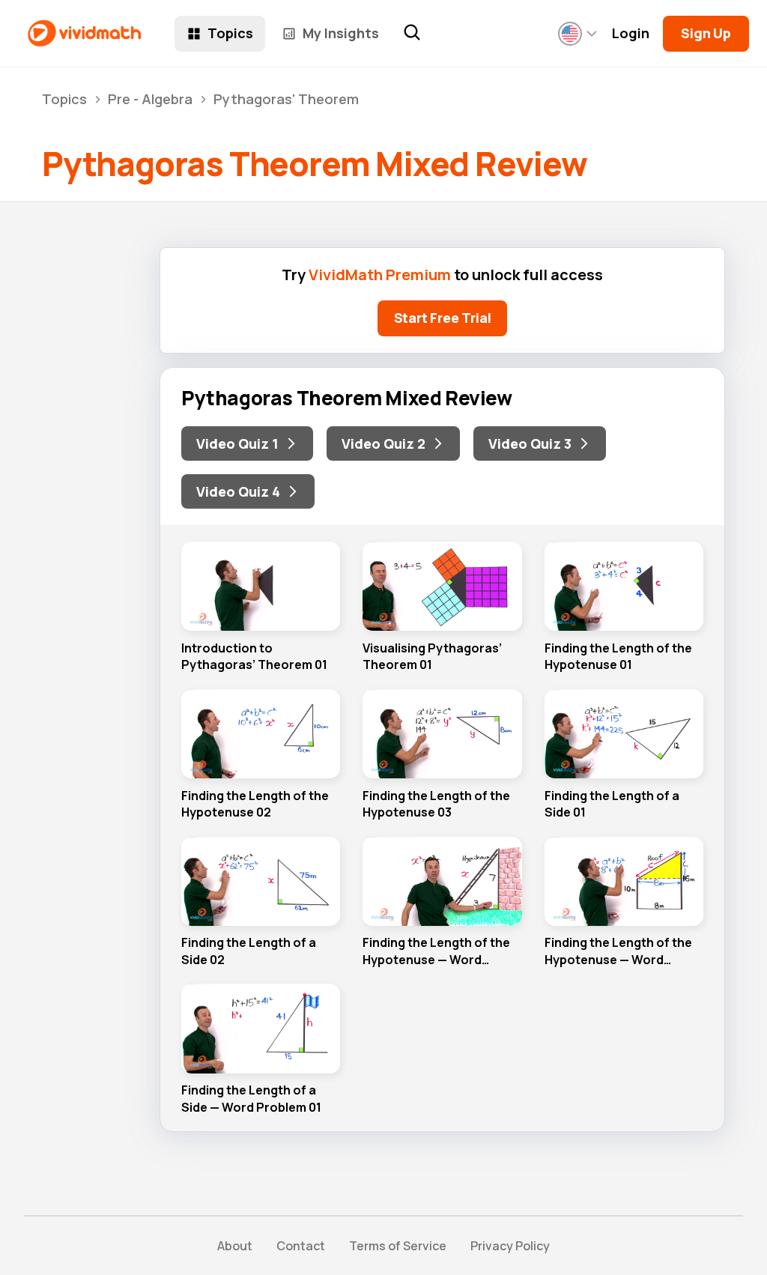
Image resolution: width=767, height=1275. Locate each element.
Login (630, 33)
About (234, 1246)
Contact (300, 1246)
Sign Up (706, 33)
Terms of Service (397, 1246)
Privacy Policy (510, 1246)
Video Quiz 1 (237, 443)
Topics (230, 33)
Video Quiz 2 (383, 443)
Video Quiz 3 (530, 443)
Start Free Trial (442, 318)
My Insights (341, 33)
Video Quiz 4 (238, 491)
